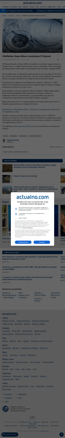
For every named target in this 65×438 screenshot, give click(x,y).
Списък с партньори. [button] (27, 227)
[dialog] (32, 219)
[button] (32, 218)
